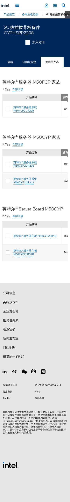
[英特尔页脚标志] (10, 465)
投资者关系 (10, 320)
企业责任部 (10, 311)
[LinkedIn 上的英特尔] (4, 372)
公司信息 (9, 293)
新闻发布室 (10, 338)
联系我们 (9, 329)
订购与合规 (29, 62)
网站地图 (9, 348)
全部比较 (17, 89)
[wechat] (24, 372)
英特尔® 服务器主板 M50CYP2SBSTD (25, 252)
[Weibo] (14, 372)
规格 (10, 62)
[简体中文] (55, 5)
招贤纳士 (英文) (13, 357)
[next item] (67, 14)
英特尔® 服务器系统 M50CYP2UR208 (25, 164)
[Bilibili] (33, 372)
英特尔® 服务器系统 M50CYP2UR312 (25, 180)
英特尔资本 (10, 302)
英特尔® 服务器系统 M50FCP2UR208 (25, 109)
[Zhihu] (43, 372)
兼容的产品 (52, 62)
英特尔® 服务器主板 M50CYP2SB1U (35, 236)
